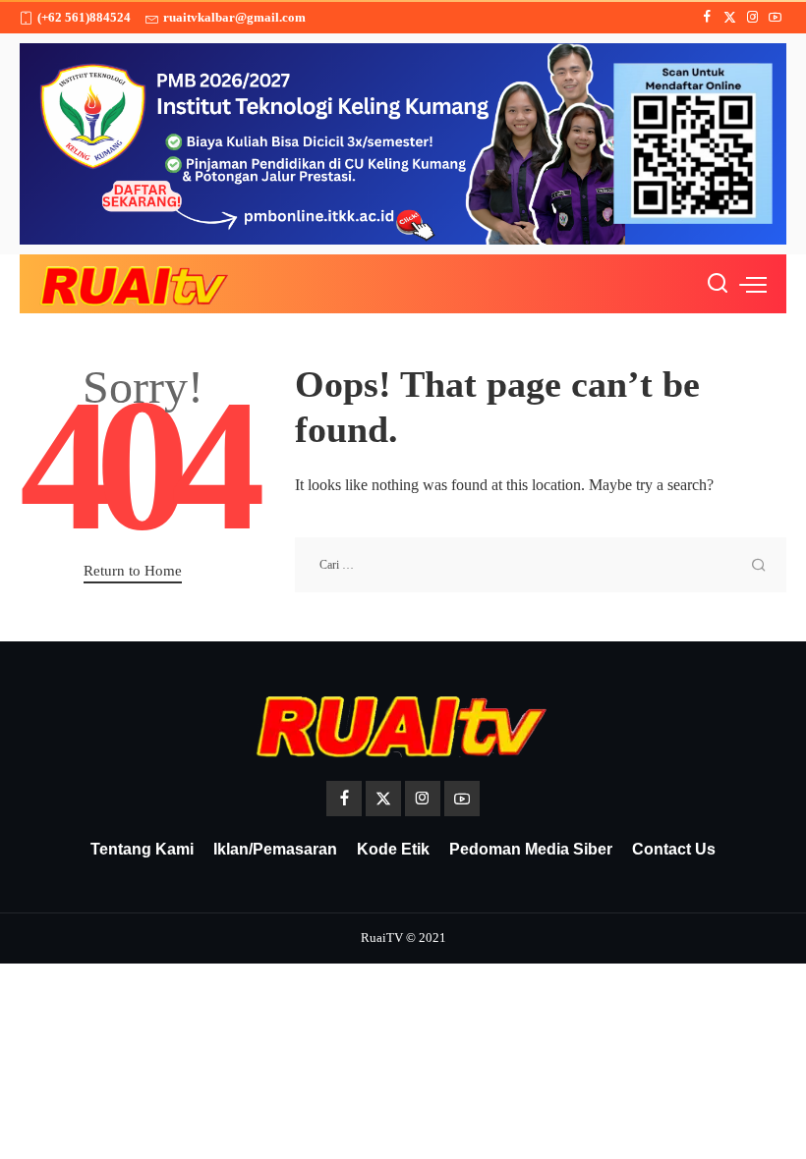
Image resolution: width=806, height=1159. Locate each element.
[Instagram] (752, 17)
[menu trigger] (753, 283)
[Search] (717, 283)
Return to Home (133, 571)
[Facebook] (707, 17)
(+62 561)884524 (84, 17)
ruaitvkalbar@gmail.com (234, 17)
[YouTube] (775, 17)
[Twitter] (730, 17)
